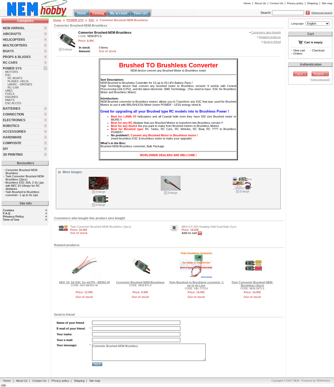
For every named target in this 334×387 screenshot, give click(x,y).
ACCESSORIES (14, 131)
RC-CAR (13, 87)
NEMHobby (323, 380)
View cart (140, 13)
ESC (8, 75)
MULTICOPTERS (15, 45)
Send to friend (272, 41)
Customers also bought (266, 32)
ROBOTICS (11, 126)
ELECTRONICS (14, 120)
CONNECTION (13, 114)
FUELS (9, 93)
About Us (260, 3)
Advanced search (321, 12)
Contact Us (276, 3)
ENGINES (11, 96)
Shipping (312, 3)
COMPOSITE (12, 143)
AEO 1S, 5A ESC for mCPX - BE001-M (84, 282)
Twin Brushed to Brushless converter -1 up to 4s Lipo (22, 193)
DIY (5, 149)
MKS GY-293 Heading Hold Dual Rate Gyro (209, 226)
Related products (270, 37)
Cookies (8, 210)
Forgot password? (320, 79)
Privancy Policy (13, 216)
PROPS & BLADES (17, 57)
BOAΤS (8, 51)
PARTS (9, 100)
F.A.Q (6, 213)
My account (118, 13)
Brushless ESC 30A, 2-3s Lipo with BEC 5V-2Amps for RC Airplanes (24, 185)
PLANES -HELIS (18, 81)
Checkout (318, 50)
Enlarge (67, 49)
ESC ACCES (13, 103)
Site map (327, 3)
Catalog (98, 13)
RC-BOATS (15, 78)
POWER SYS (12, 68)
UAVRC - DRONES (20, 84)
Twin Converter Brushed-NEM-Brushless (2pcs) (25, 178)
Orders (297, 53)
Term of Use (11, 219)
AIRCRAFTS (12, 34)
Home (247, 3)
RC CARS (10, 62)
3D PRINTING (13, 154)
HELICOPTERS (14, 40)
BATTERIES (11, 108)
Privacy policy (295, 3)
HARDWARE (12, 137)
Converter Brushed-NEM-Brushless (140, 282)
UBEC (9, 90)
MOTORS (11, 71)
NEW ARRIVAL (14, 28)
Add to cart (190, 232)
